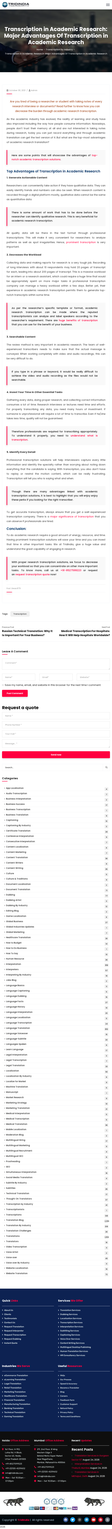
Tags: (5, 613)
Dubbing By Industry (56, 906)
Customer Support (68, 1404)
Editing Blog (56, 911)
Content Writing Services (72, 1343)
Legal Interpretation (56, 1055)
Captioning (56, 820)
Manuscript (56, 1092)
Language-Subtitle (56, 1039)
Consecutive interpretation (56, 842)
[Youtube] (93, 1519)
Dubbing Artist (56, 900)
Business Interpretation (56, 799)
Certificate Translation (56, 831)
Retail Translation (12, 1388)
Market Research (56, 1098)
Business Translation (56, 815)
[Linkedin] (86, 1519)
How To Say (56, 954)
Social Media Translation (56, 1178)
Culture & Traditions (56, 879)
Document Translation (56, 890)
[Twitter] (72, 1519)
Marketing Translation (56, 1108)
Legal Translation (56, 1066)
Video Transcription (56, 1247)
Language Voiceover (56, 1034)
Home (39, 49)
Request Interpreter (14, 1330)
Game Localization (56, 916)
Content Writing (56, 868)
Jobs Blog (56, 980)
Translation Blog (57, 1220)
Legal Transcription (56, 1060)
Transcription (20, 613)
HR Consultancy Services (72, 1355)
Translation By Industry (57, 1226)
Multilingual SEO (56, 1156)
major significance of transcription (72, 516)
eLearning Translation (15, 1379)
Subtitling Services (69, 1330)
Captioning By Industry (56, 826)
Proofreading (56, 1162)
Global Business (56, 922)
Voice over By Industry (56, 1263)
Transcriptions (57, 1215)
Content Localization (56, 847)
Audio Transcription (56, 794)
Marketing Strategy (56, 1103)
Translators (56, 1242)
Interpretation (57, 964)
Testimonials (10, 1318)
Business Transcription (56, 810)
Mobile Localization (56, 1130)
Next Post (106, 627)
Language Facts (56, 1002)
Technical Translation (56, 1194)
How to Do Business (56, 948)
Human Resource (56, 959)
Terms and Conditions (70, 1416)
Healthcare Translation (56, 938)
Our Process (65, 1379)
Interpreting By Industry (56, 975)
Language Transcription (57, 1023)
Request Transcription (15, 1335)
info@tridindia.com (14, 1473)
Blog (62, 1392)
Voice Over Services (70, 1339)
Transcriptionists (56, 1210)
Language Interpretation (56, 1012)
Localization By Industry (56, 1076)
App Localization (56, 788)
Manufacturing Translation (17, 1404)
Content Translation (56, 858)
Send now (56, 754)
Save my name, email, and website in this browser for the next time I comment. (53, 685)
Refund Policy (66, 1408)
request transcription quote (32, 574)
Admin (34, 90)
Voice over (57, 1258)
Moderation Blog (56, 1135)
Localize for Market (56, 1082)
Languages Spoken (56, 1044)
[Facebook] (65, 1519)
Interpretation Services (71, 1326)
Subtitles (56, 1188)
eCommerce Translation (16, 1375)
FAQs (62, 1375)
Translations (57, 1236)
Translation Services (70, 1310)
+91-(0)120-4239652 (15, 1468)
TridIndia (23, 1520)
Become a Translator (69, 1388)
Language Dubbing (56, 996)
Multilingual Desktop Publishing (75, 1347)
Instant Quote (10, 1343)
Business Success (56, 804)
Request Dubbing (12, 1339)
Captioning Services (70, 1335)
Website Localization (56, 1268)
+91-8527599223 (71, 570)
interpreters (57, 970)
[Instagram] (79, 1519)
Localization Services (71, 1318)
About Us (8, 1310)
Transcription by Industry (59, 49)
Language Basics (56, 986)
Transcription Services (71, 1322)
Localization (56, 1071)
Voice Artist (56, 1252)
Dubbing (57, 895)
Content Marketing (56, 852)
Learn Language (56, 1050)
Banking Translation (14, 1408)
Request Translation (14, 1326)
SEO (56, 1167)
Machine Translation (56, 1087)
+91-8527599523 (13, 1464)
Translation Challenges (56, 1231)
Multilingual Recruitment (56, 1151)
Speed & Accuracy (68, 1384)
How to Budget (56, 943)
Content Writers (56, 863)
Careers (63, 1396)
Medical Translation (56, 1124)
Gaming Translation (13, 1416)
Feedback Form (67, 1400)
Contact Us (9, 1322)
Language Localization (56, 1018)
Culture (56, 874)
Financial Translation (14, 1400)
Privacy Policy (66, 1412)
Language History (56, 1007)
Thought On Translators (56, 1199)
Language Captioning (56, 991)
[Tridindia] (15, 4)
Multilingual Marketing (56, 1146)
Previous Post (8, 627)
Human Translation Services (74, 1351)
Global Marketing (56, 932)
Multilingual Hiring (56, 1140)
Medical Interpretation (56, 1114)
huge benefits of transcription (78, 320)
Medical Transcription (56, 1119)
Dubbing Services (69, 1314)
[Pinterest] (100, 1519)
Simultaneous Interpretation (56, 1172)
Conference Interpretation (56, 836)
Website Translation (56, 1274)
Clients (7, 1314)
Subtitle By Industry (56, 1183)
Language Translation (57, 1028)
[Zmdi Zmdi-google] (107, 1519)
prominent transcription (81, 242)
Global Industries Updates (56, 927)
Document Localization (56, 884)
